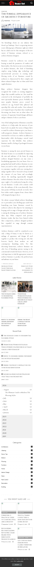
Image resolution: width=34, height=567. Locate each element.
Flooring (3, 461)
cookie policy (20, 561)
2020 (4, 433)
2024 (4, 420)
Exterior (3, 458)
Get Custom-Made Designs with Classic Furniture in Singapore (25, 544)
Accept (17, 565)
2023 (4, 423)
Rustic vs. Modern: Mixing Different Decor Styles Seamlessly (8, 322)
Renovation (4, 483)
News (2, 476)
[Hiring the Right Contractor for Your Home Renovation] (25, 312)
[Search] (31, 3)
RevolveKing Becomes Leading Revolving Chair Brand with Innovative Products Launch (8, 534)
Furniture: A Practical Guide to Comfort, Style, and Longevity (8, 518)
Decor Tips (4, 454)
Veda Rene (7, 20)
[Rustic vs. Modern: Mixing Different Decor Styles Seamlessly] (8, 312)
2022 (4, 426)
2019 (4, 436)
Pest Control (4, 480)
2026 (4, 385)
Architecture (4, 447)
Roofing (3, 487)
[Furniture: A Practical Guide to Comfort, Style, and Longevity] (8, 508)
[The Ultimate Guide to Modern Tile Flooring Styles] (8, 286)
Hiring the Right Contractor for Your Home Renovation (24, 322)
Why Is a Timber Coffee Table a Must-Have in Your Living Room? (25, 518)
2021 (4, 430)
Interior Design (5, 472)
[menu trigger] (3, 3)
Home (3, 469)
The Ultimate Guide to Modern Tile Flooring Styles (8, 296)
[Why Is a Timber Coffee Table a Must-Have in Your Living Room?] (25, 508)
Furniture (4, 11)
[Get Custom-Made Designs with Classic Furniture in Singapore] (25, 533)
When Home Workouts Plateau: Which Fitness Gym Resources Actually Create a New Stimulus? (25, 299)
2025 (4, 416)
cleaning (3, 450)
